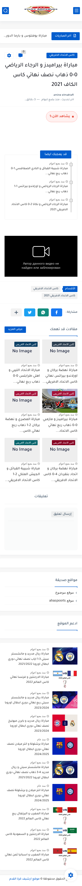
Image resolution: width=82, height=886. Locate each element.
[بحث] (5, 10)
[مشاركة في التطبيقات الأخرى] (16, 312)
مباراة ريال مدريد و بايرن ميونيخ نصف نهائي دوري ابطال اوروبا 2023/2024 (28, 726)
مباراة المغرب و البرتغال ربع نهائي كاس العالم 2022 (30, 816)
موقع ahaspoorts (61, 600)
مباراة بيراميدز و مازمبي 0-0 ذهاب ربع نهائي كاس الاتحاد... (60, 425)
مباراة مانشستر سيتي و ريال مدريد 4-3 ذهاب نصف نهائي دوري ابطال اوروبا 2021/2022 (27, 772)
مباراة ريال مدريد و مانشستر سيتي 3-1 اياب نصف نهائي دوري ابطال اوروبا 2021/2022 (28, 659)
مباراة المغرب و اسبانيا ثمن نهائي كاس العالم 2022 (27, 857)
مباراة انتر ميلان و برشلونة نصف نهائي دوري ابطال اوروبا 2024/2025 (28, 795)
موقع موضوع (64, 592)
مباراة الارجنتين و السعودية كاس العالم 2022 (27, 837)
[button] (56, 312)
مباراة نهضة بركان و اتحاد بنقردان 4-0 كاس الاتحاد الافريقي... (60, 474)
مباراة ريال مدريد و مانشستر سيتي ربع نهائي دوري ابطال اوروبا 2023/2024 (27, 703)
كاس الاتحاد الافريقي (61, 55)
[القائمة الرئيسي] (76, 10)
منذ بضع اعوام (56, 163)
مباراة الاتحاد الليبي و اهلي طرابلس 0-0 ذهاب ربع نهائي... (24, 376)
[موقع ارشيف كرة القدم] (41, 10)
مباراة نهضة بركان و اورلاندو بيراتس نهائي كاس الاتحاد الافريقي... (60, 376)
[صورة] (64, 656)
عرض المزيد (15, 329)
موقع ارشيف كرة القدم (24, 879)
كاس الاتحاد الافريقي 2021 (59, 295)
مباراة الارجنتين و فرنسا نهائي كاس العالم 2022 (29, 680)
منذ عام (41, 739)
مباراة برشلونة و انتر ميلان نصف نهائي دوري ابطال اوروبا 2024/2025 (28, 749)
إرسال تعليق (63, 514)
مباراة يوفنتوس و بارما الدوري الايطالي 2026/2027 (24, 36)
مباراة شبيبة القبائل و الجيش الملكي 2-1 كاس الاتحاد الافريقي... (22, 474)
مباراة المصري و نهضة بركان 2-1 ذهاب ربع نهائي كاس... (22, 425)
